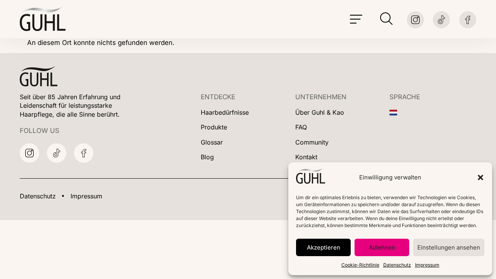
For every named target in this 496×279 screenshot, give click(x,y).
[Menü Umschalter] (356, 19)
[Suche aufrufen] (386, 18)
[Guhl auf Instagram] (415, 19)
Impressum (427, 265)
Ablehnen (382, 247)
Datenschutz (397, 265)
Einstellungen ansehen (448, 247)
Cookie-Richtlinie (360, 265)
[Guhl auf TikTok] (56, 153)
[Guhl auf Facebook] (467, 19)
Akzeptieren (323, 247)
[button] (480, 177)
